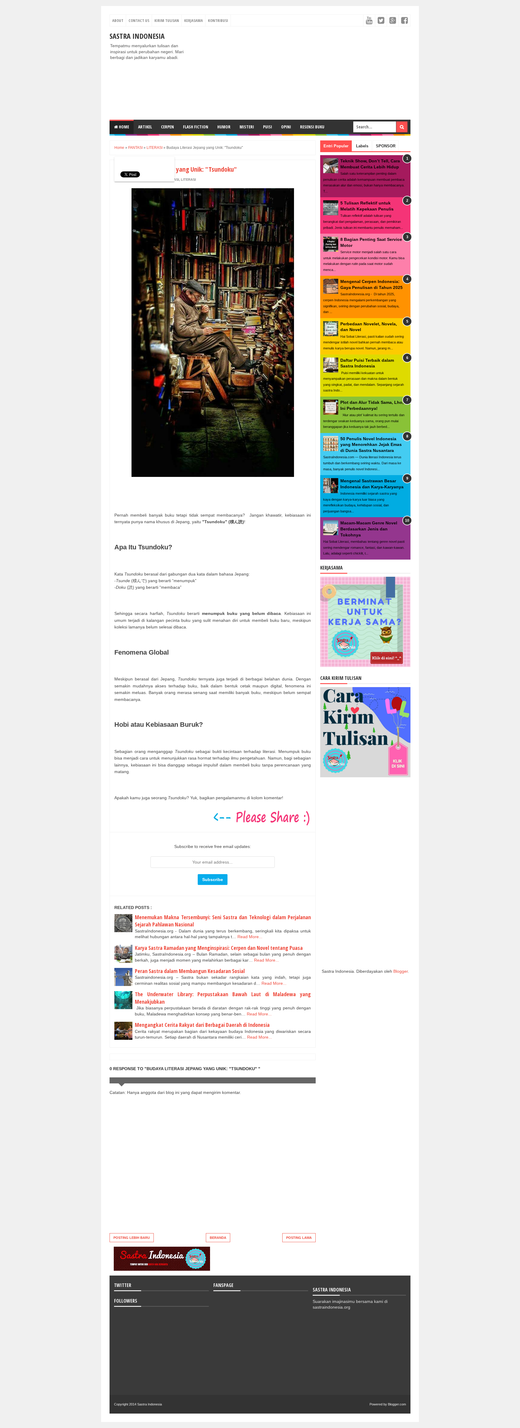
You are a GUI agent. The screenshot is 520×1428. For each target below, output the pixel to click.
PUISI (267, 127)
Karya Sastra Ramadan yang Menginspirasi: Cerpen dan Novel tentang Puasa (219, 947)
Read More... (249, 936)
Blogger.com (397, 1404)
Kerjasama (193, 20)
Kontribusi (218, 20)
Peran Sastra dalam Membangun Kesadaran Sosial (190, 971)
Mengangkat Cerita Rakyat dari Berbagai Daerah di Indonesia (202, 1024)
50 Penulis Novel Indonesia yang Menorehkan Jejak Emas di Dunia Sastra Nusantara (371, 444)
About (117, 20)
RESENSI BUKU (312, 127)
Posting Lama (299, 1237)
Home (123, 127)
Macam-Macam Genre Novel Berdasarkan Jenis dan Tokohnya (368, 529)
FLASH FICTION (195, 127)
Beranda (218, 1237)
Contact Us (138, 20)
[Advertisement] (300, 73)
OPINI (286, 127)
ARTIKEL (145, 127)
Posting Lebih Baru (131, 1237)
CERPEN (167, 127)
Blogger (400, 971)
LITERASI (188, 179)
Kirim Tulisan (166, 20)
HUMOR (224, 127)
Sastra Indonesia (137, 36)
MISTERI (247, 127)
